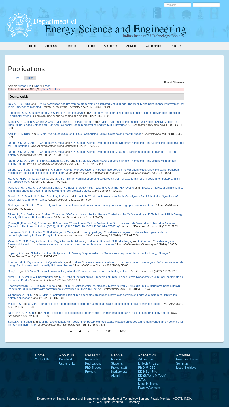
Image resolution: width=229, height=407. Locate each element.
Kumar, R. (14, 223)
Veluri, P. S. (14, 303)
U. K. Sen (29, 142)
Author (22, 86)
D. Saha (25, 169)
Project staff (119, 367)
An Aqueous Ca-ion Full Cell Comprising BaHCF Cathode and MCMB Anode (95, 134)
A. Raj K (30, 187)
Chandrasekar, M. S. (20, 295)
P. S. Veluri (25, 277)
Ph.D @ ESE (146, 367)
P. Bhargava (60, 223)
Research (91, 359)
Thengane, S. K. (18, 112)
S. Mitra (41, 104)
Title (29, 86)
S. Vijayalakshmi (55, 262)
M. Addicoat (78, 241)
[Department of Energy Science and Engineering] (19, 35)
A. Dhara (53, 160)
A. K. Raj (53, 241)
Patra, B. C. (15, 241)
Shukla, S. (14, 196)
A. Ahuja (50, 121)
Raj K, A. (13, 178)
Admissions (145, 359)
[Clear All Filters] (50, 89)
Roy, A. (12, 104)
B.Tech (142, 379)
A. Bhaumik (104, 241)
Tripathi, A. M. (16, 253)
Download (65, 359)
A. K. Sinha (111, 187)
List (17, 78)
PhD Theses (93, 367)
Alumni (115, 375)
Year (47, 86)
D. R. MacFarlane (81, 121)
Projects (90, 371)
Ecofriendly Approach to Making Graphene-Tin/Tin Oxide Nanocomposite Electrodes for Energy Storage (105, 253)
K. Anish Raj (28, 223)
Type (36, 86)
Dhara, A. (13, 169)
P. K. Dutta (24, 104)
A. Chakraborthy (43, 277)
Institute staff (119, 371)
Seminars (182, 363)
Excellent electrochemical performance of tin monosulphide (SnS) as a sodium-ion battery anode (110, 312)
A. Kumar (53, 187)
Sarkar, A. (13, 205)
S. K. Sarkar (78, 142)
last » (123, 330)
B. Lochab (80, 196)
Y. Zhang (98, 187)
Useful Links (67, 363)
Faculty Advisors (149, 387)
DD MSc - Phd (147, 371)
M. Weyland (127, 187)
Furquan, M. (15, 262)
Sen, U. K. (14, 271)
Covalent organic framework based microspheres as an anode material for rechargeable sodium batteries (91, 243)
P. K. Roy (52, 196)
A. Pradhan (144, 241)
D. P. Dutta (42, 178)
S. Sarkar (26, 321)
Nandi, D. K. (15, 142)
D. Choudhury (45, 142)
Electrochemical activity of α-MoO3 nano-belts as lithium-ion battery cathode (84, 271)
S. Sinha (42, 160)
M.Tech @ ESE (148, 363)
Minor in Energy (148, 383)
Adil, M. (12, 134)
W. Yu (88, 187)
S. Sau (80, 187)
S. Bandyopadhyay (40, 112)
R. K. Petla (65, 277)
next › (109, 330)
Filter (30, 78)
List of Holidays (186, 367)
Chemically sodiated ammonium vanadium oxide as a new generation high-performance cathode (96, 205)
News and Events (187, 359)
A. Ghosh (26, 121)
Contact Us (42, 359)
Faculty (116, 359)
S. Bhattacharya (73, 112)
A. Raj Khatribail (33, 262)
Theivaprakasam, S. (20, 286)
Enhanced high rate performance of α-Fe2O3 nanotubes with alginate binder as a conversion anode (100, 303)
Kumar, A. (13, 121)
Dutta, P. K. (14, 312)
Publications (93, 363)
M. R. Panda (27, 178)
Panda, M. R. (16, 187)
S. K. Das (28, 241)
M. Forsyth (63, 121)
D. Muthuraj (67, 187)
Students (117, 363)
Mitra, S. (13, 277)
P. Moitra (64, 241)
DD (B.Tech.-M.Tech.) (152, 375)
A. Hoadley (95, 112)
